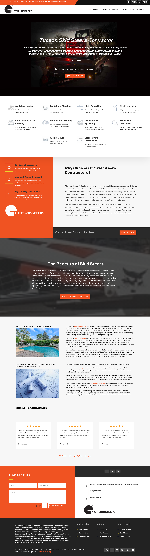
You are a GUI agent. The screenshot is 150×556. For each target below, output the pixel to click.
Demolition (83, 533)
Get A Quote (125, 536)
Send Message (56, 506)
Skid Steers (83, 530)
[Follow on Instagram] (139, 2)
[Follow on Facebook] (132, 2)
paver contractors (80, 338)
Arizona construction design (75, 368)
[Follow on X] (135, 2)
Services (105, 9)
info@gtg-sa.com (96, 497)
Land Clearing (84, 536)
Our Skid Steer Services (75, 296)
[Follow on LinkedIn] (146, 2)
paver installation (80, 326)
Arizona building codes (97, 383)
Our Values (103, 533)
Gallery (115, 9)
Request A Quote (137, 9)
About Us (103, 530)
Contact (124, 9)
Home (89, 9)
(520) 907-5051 (75, 76)
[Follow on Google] (128, 2)
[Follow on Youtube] (143, 2)
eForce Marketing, (44, 552)
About (95, 9)
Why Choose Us (105, 536)
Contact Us (127, 232)
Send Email (124, 533)
